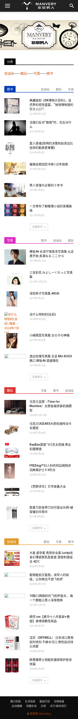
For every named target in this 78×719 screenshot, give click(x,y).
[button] (72, 6)
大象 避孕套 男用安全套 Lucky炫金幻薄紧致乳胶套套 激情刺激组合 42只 (51, 557)
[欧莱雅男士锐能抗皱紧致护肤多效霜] (12, 665)
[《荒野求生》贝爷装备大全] (12, 492)
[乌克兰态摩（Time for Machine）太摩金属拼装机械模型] (15, 406)
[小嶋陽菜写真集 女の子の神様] (12, 340)
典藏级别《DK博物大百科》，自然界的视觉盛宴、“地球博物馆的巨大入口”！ (51, 105)
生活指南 (30, 701)
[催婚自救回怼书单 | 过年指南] (15, 168)
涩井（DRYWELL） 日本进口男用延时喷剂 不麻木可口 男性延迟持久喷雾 (51, 642)
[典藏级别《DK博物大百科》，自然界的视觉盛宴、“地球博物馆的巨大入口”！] (12, 105)
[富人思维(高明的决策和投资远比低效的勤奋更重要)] (10, 149)
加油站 (9, 73)
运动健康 (17, 706)
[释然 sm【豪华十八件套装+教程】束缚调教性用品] (12, 622)
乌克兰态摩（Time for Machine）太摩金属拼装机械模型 (50, 406)
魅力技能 (15, 701)
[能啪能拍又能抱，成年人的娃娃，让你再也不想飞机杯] (15, 580)
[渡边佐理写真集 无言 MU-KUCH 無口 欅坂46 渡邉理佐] (15, 361)
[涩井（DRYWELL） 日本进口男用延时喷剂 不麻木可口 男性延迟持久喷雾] (12, 643)
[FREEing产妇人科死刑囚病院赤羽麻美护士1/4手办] (9, 471)
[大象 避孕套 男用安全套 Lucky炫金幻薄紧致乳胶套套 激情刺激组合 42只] (12, 558)
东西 (43, 706)
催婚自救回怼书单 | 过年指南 (48, 164)
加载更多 (37, 227)
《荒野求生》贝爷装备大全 (47, 486)
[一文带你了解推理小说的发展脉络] (15, 210)
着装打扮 (44, 701)
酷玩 (24, 73)
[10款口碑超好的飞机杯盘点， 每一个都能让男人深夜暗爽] (14, 601)
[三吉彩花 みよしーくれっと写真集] (15, 277)
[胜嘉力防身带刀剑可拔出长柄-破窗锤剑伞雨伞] (12, 512)
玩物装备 (59, 701)
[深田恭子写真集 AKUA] (12, 298)
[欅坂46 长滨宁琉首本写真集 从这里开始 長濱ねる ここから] (15, 257)
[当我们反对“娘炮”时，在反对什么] (15, 127)
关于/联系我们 (58, 706)
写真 (37, 73)
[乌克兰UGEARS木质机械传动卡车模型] (12, 429)
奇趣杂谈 (31, 706)
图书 (50, 73)
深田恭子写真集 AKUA (44, 293)
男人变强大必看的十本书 (46, 185)
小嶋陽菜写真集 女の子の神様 (49, 335)
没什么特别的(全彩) (42, 314)
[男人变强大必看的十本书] (15, 190)
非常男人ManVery (40, 714)
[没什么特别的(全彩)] (12, 323)
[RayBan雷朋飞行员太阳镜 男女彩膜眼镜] (12, 450)
